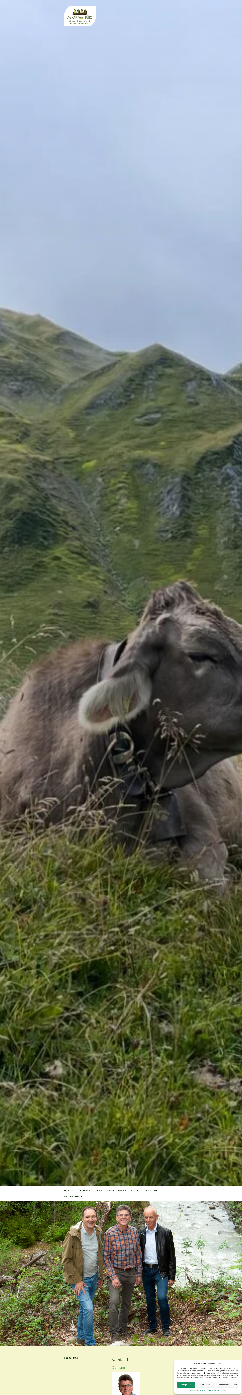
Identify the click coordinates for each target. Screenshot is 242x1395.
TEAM (97, 1190)
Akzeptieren (186, 1385)
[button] (237, 1363)
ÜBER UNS (83, 1190)
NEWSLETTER (151, 1190)
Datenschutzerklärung (208, 1390)
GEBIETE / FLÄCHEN (115, 1190)
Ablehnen (206, 1385)
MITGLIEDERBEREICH (73, 1196)
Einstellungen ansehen (227, 1385)
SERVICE (134, 1190)
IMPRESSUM (193, 1390)
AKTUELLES (69, 1190)
